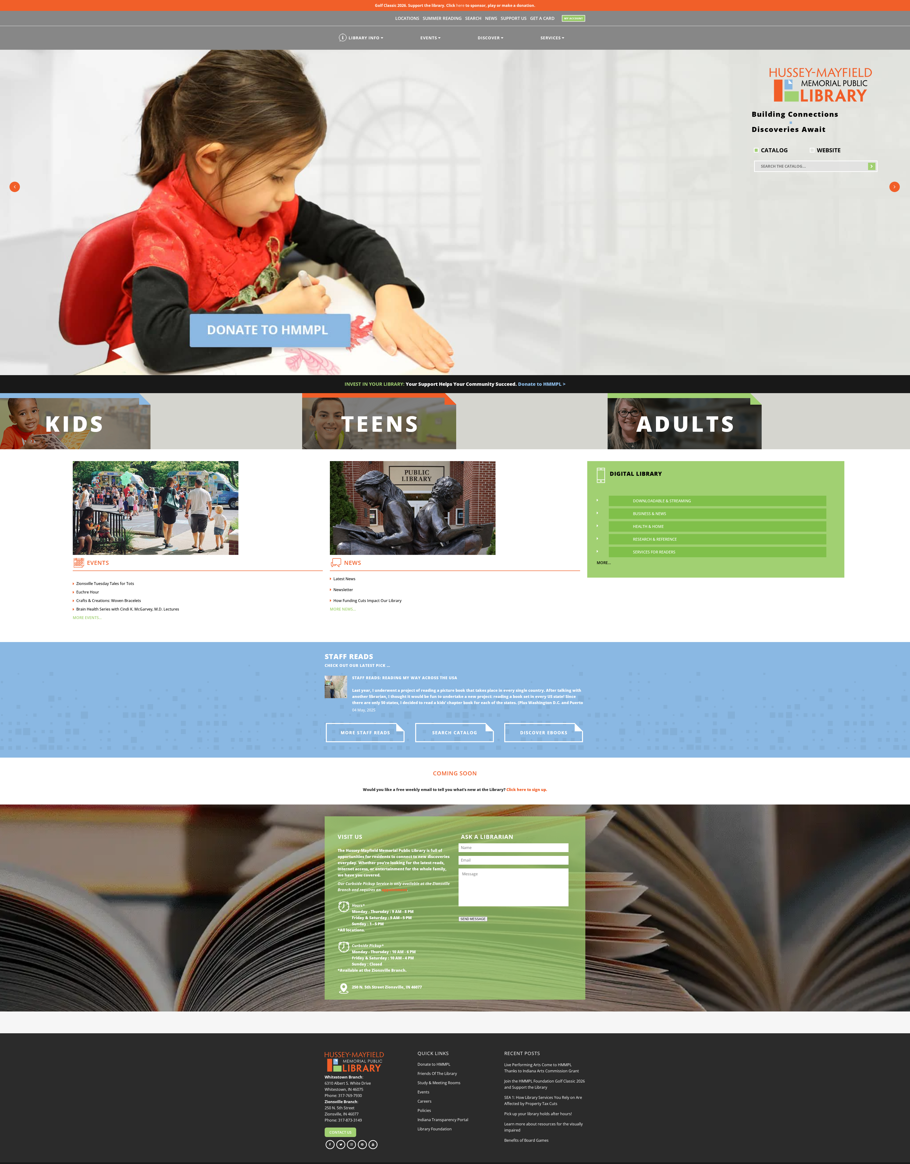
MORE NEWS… (343, 609)
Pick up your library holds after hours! (538, 1113)
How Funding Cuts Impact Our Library (367, 600)
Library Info (365, 37)
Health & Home (648, 526)
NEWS (491, 18)
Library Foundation (435, 1129)
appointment (394, 889)
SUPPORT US (514, 18)
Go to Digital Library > (597, 384)
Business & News (649, 513)
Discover (489, 37)
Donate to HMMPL (434, 1064)
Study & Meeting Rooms (439, 1082)
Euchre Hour (87, 592)
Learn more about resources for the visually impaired (543, 1127)
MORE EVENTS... (87, 617)
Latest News (344, 578)
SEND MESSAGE (473, 919)
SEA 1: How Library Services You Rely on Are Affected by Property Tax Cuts (543, 1100)
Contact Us (340, 1132)
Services (551, 37)
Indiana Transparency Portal (443, 1119)
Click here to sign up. (526, 789)
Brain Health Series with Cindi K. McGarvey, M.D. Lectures (127, 609)
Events (429, 37)
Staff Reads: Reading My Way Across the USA (404, 677)
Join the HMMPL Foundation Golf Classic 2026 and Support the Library (544, 1084)
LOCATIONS (407, 18)
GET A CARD (542, 18)
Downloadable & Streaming (662, 500)
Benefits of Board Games (526, 1140)
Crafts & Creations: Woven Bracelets (108, 600)
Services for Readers (654, 552)
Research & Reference (655, 539)
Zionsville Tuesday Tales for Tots (105, 583)
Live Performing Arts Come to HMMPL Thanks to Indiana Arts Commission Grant (541, 1068)
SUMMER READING (442, 18)
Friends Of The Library (437, 1073)
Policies (424, 1110)
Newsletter (343, 589)
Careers (425, 1101)
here (460, 5)
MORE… (604, 562)
